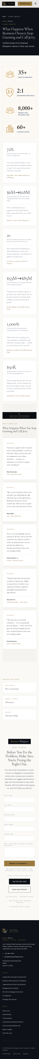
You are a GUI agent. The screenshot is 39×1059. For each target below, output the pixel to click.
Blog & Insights (7, 1029)
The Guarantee (7, 1018)
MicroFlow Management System (12, 992)
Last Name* (8, 805)
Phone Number (8, 824)
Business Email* (9, 815)
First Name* (8, 795)
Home (4, 16)
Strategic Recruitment (9, 999)
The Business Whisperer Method (12, 1022)
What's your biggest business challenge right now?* (18, 844)
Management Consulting (10, 988)
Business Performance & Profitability (14, 981)
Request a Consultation (18, 863)
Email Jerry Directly (19, 889)
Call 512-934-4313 (19, 881)
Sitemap (25, 1054)
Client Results (6, 1014)
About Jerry (6, 1011)
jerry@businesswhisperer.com (12, 957)
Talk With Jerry (25, 4)
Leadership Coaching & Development (14, 977)
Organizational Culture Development (14, 984)
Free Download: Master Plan (11, 1026)
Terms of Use (17, 1054)
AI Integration (6, 996)
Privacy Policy (6, 1054)
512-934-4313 (8, 953)
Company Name (8, 834)
